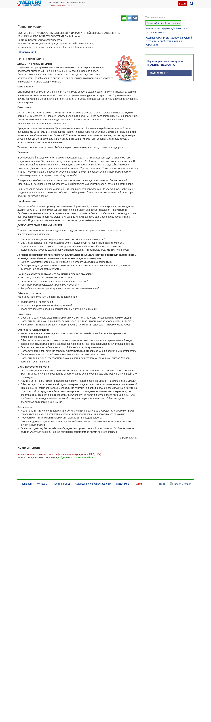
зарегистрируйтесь (84, 457)
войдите (63, 457)
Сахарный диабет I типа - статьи (163, 22)
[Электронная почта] (124, 20)
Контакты (42, 483)
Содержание (26, 52)
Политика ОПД (61, 483)
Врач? (182, 3)
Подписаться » (159, 72)
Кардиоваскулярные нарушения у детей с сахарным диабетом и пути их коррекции (169, 41)
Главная (27, 483)
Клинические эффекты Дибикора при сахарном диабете (167, 30)
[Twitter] (129, 20)
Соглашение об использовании (61, 5)
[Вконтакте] (135, 20)
